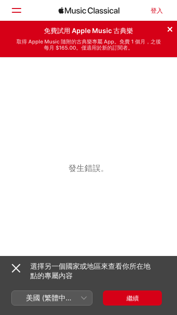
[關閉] (170, 28)
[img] (89, 10)
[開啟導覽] (16, 10)
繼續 (132, 298)
